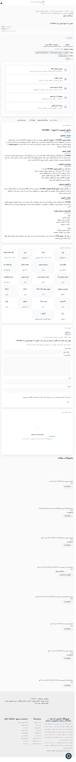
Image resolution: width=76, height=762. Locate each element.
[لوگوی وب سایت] (37, 3)
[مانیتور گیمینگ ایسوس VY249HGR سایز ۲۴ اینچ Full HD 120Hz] (64, 497)
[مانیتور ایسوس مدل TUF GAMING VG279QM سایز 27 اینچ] (57, 519)
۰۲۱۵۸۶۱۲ (33, 699)
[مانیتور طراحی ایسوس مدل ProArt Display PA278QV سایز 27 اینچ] (60, 548)
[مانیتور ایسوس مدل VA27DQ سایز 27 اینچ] (62, 605)
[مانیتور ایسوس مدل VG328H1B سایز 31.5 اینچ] (57, 632)
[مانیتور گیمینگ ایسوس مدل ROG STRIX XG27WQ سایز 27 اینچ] (58, 661)
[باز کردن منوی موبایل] (72, 3)
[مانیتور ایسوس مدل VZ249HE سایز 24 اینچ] (65, 462)
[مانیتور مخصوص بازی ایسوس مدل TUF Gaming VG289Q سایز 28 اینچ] (58, 578)
